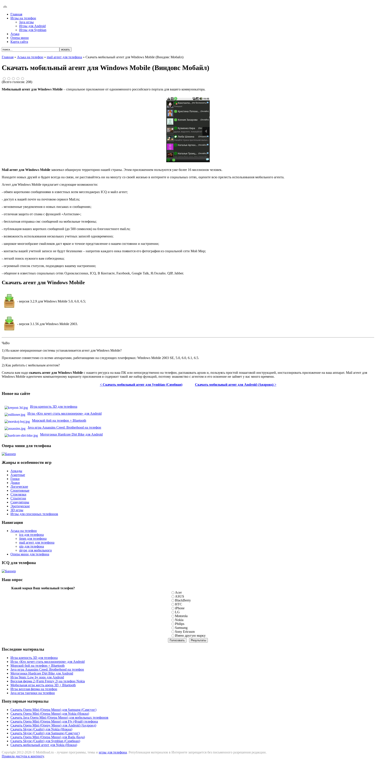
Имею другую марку (190, 635)
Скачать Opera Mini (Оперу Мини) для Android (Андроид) (53, 725)
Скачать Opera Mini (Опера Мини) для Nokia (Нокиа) (49, 713)
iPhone (180, 608)
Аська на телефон (30, 57)
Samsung (181, 628)
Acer (178, 592)
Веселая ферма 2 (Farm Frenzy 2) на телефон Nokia (47, 681)
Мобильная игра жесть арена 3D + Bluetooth (43, 685)
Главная (7, 57)
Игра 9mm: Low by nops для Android (37, 677)
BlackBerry (183, 600)
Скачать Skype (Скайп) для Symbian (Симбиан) (45, 741)
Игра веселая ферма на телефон (33, 689)
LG (177, 612)
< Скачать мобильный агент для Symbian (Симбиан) (141, 384)
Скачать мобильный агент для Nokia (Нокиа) (43, 745)
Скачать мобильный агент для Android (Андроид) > (235, 384)
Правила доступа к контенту (23, 756)
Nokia (179, 620)
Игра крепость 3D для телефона (53, 406)
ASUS (179, 596)
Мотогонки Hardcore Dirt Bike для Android (71, 434)
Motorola (181, 616)
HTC (178, 604)
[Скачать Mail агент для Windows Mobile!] (9, 307)
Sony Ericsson (185, 631)
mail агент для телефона (64, 57)
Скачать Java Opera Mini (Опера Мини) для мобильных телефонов (59, 717)
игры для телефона (113, 752)
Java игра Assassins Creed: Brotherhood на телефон (64, 427)
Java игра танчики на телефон (32, 693)
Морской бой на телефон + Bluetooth (59, 420)
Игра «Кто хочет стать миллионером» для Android (64, 413)
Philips (179, 624)
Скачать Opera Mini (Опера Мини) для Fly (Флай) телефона (54, 721)
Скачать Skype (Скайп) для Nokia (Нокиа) (41, 729)
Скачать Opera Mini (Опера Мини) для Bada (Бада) (47, 737)
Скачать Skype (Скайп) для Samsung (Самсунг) (45, 733)
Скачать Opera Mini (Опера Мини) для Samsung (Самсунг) (53, 710)
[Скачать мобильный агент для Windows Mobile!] (9, 329)
